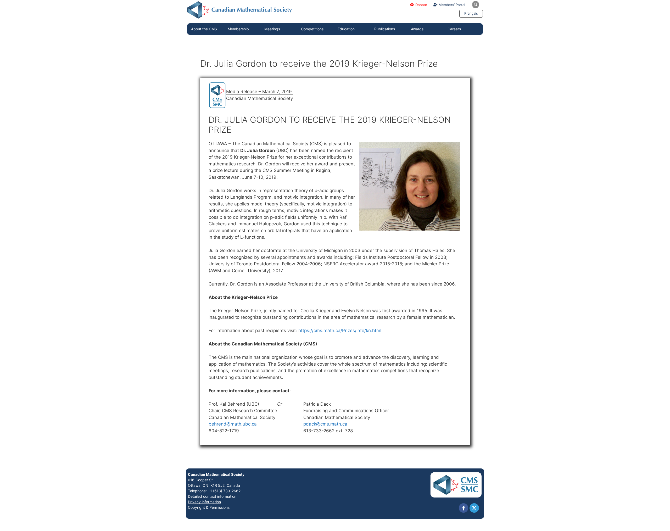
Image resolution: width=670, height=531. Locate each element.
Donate (420, 5)
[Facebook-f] (463, 508)
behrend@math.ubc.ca (233, 424)
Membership (238, 29)
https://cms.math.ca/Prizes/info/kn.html (339, 330)
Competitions (312, 29)
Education (346, 29)
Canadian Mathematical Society (216, 474)
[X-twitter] (474, 508)
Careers (454, 29)
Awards (417, 29)
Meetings (272, 29)
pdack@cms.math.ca (325, 424)
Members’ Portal (451, 5)
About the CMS (204, 29)
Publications (384, 29)
